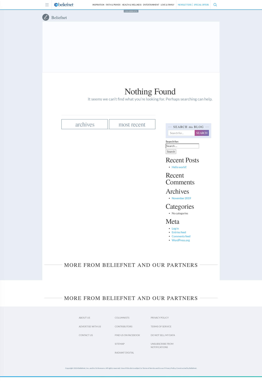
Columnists (131, 11)
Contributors (123, 326)
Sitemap (119, 343)
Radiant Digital (124, 352)
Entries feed (179, 232)
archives (84, 124)
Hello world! (179, 167)
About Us (84, 317)
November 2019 (181, 198)
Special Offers (201, 4)
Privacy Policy (160, 317)
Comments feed (181, 236)
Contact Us (86, 335)
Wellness (131, 4)
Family (167, 4)
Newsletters (184, 4)
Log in (175, 228)
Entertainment (151, 4)
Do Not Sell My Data (163, 335)
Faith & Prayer (113, 4)
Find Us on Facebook (127, 335)
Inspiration (98, 4)
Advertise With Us (90, 326)
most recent (132, 124)
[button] (215, 4)
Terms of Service (161, 326)
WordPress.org (181, 240)
